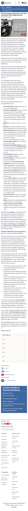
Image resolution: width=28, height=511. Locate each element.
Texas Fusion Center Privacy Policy (5, 456)
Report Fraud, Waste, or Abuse (4, 478)
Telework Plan (4, 460)
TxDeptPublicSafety (9, 374)
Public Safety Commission (14, 451)
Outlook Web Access (14, 477)
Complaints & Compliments (4, 483)
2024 (3, 348)
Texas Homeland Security (15, 437)
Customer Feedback (5, 475)
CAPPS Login (14, 481)
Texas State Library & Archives (16, 446)
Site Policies (3, 436)
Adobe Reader (17, 505)
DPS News (8, 7)
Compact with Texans (15, 488)
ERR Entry (14, 484)
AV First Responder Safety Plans (16, 497)
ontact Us (19, 404)
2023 (3, 352)
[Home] (6, 3)
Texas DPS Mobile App (10, 380)
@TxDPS (6, 368)
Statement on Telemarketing (4, 451)
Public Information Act (5, 463)
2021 (3, 361)
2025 (3, 343)
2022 (3, 356)
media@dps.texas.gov (11, 398)
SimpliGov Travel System (15, 492)
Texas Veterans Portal (15, 442)
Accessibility (3, 439)
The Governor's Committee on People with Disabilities (4, 445)
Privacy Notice (4, 467)
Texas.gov (14, 455)
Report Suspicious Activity (8, 429)
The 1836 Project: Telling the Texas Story (15, 460)
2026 (3, 339)
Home (2, 7)
